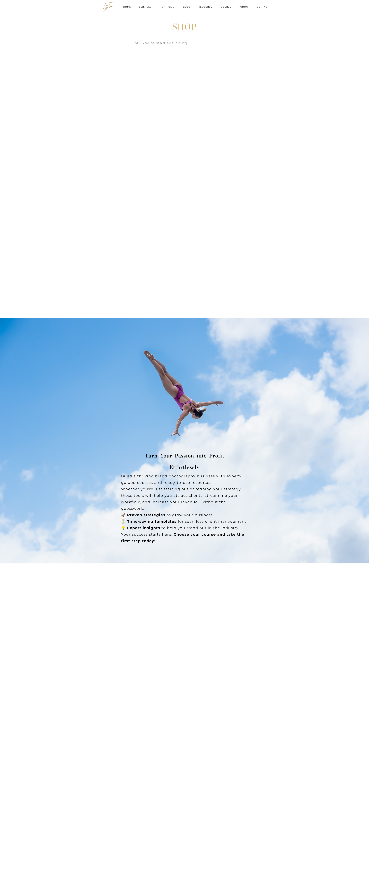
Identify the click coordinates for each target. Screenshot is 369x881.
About (244, 7)
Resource (205, 7)
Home (127, 7)
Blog (186, 7)
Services (145, 7)
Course (226, 7)
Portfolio (167, 7)
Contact (263, 7)
